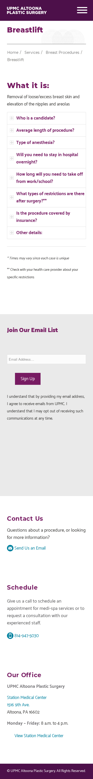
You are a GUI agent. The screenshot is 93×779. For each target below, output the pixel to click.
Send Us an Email (29, 548)
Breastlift (25, 30)
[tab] (46, 118)
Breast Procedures (62, 52)
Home (12, 52)
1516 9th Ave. (18, 705)
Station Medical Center (27, 697)
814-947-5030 (26, 635)
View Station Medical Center (38, 736)
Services (32, 52)
